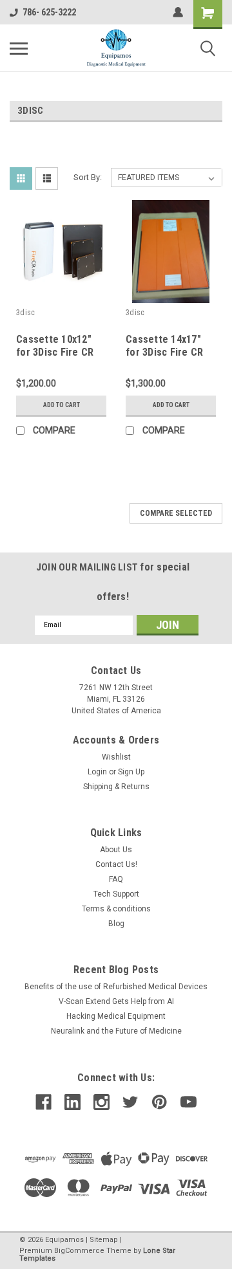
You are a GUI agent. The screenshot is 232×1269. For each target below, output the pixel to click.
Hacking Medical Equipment (116, 1016)
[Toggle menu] (19, 48)
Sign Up (131, 771)
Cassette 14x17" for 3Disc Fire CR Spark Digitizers (164, 352)
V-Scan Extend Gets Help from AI (116, 1001)
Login (97, 771)
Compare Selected (176, 513)
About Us (116, 849)
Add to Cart (61, 404)
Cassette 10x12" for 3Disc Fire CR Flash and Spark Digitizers (54, 358)
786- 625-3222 (49, 12)
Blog (116, 923)
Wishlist (116, 757)
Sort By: (87, 177)
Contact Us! (116, 864)
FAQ (116, 879)
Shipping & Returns (116, 786)
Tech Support (116, 894)
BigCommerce (79, 1250)
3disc (25, 312)
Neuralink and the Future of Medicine (116, 1031)
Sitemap (104, 1240)
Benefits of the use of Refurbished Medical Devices (116, 986)
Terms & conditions (116, 908)
